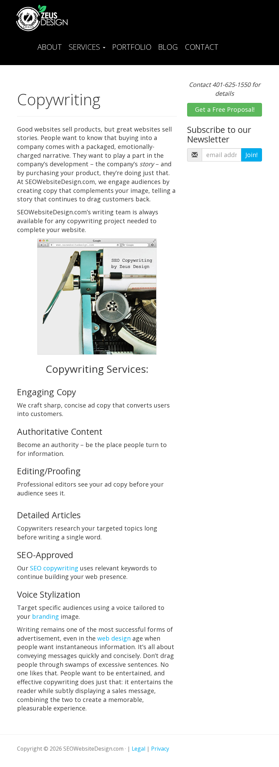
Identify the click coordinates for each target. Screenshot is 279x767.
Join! (251, 155)
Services (85, 47)
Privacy (160, 748)
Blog (168, 47)
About (49, 47)
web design (114, 638)
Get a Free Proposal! (225, 109)
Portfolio (131, 47)
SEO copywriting (54, 568)
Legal (138, 748)
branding (45, 616)
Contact (201, 47)
